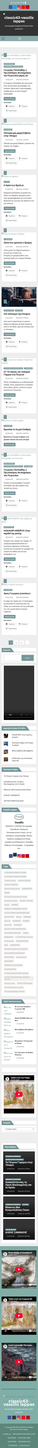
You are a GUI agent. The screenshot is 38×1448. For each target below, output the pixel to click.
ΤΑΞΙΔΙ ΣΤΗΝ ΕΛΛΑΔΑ (24, 983)
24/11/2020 (9, 318)
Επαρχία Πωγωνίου (11, 901)
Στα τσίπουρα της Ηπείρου (17, 313)
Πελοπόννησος (21, 957)
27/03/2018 (20, 1046)
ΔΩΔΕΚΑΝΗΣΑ (27, 889)
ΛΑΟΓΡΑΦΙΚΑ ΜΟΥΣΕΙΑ (13, 933)
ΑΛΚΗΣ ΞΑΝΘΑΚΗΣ (12, 795)
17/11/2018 (20, 1024)
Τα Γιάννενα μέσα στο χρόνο (14, 987)
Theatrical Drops (10, 880)
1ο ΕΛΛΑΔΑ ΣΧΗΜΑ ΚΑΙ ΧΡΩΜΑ (15, 872)
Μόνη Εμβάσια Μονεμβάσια (22, 751)
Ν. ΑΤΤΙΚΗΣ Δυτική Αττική (24, 937)
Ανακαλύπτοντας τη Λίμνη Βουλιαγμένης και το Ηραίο (18, 1185)
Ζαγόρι (7, 905)
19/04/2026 (11, 1214)
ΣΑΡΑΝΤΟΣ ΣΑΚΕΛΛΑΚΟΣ (13, 965)
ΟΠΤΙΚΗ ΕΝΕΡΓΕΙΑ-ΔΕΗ (14, 801)
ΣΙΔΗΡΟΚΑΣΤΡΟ (10, 969)
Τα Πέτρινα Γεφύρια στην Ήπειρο (16, 776)
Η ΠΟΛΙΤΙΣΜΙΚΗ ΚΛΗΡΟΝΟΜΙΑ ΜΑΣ (13, 66)
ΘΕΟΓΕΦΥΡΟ (9, 917)
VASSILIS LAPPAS (22, 140)
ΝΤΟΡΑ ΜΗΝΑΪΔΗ (22, 941)
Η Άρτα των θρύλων (14, 185)
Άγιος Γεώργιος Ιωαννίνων (17, 593)
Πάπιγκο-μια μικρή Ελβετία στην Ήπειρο (17, 134)
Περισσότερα (9, 99)
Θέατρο (18, 917)
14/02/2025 (9, 79)
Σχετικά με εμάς (10, 983)
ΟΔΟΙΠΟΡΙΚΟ (15, 945)
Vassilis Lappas (23, 1429)
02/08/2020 (9, 479)
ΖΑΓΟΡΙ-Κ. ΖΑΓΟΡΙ (26, 901)
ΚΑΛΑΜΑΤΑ (16, 921)
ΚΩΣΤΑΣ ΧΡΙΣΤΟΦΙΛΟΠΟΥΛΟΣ (15, 929)
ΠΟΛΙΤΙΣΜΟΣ (19, 310)
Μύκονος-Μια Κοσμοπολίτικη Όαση (17, 790)
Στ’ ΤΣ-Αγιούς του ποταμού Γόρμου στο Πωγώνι (17, 373)
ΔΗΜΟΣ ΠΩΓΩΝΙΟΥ (9, 63)
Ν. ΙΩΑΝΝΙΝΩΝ (8, 129)
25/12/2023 (9, 140)
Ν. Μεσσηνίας (9, 941)
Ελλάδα (7, 893)
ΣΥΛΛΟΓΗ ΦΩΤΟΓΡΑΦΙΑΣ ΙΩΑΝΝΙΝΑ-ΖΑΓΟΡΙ (17, 978)
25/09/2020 (9, 378)
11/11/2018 (20, 1033)
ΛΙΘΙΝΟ (25, 933)
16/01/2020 (9, 597)
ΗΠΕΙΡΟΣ (15, 905)
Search (6, 650)
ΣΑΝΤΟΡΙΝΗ (9, 961)
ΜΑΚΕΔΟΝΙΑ (9, 937)
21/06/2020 (20, 1012)
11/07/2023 (9, 246)
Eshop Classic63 (24, 1445)
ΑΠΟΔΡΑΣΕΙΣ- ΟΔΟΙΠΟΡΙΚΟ (13, 1156)
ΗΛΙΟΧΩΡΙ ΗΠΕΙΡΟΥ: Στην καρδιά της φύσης (17, 532)
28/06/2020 (9, 537)
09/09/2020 (9, 433)
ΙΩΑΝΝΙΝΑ (27, 917)
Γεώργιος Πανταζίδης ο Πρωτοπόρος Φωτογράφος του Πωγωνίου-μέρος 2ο (17, 73)
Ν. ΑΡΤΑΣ (6, 181)
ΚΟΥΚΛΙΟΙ (8, 925)
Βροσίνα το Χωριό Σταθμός (17, 429)
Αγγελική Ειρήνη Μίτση (12, 889)
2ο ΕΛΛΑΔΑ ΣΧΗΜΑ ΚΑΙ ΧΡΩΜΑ (15, 876)
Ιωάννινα (7, 921)
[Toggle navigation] (20, 38)
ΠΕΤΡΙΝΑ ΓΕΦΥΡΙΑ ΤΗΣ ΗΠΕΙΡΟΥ (16, 949)
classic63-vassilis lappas (19, 19)
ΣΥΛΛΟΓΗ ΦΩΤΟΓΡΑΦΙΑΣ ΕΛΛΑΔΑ (16, 973)
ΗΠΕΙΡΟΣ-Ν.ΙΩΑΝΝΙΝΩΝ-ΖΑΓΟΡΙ (16, 909)
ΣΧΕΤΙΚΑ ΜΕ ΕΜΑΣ (11, 1229)
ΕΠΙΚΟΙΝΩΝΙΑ (13, 1445)
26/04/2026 (11, 1191)
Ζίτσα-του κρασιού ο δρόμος (18, 242)
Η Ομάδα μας (7, 1434)
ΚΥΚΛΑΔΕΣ (18, 925)
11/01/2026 (11, 1236)
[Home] (3, 38)
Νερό (6, 945)
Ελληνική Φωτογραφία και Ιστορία (16, 897)
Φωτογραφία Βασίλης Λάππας (14, 991)
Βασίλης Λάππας (22, 79)
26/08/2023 (9, 189)
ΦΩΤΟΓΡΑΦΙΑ (12, 1441)
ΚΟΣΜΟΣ (26, 921)
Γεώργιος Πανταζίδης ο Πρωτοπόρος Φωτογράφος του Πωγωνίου (17, 472)
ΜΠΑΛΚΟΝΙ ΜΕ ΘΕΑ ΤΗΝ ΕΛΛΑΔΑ (24, 1434)
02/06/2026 (11, 1169)
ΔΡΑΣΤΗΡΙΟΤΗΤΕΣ (24, 1441)
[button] (35, 38)
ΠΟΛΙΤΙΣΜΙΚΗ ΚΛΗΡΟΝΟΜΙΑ (14, 953)
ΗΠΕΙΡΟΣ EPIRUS (8, 310)
